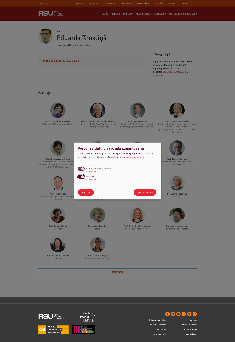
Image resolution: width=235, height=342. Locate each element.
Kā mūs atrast (190, 329)
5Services (91, 179)
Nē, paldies (86, 192)
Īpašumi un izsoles (188, 324)
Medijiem (192, 319)
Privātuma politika (157, 319)
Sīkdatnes (161, 329)
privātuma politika (135, 156)
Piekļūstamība (159, 334)
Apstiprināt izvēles (145, 192)
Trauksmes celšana (157, 324)
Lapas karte (191, 334)
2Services (91, 171)
